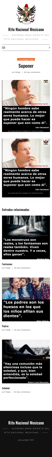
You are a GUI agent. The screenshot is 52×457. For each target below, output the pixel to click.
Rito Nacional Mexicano (26, 29)
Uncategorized (26, 59)
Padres (5, 326)
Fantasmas (7, 264)
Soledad (5, 388)
